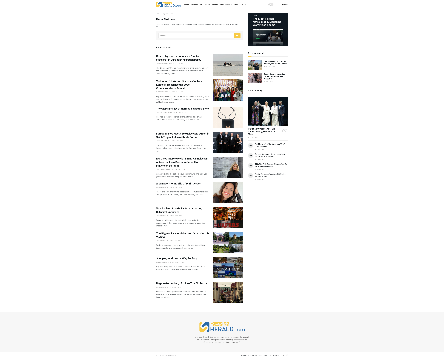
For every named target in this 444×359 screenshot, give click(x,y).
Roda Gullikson (164, 169)
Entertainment (226, 4)
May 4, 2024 (172, 287)
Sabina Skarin (163, 63)
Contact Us (245, 355)
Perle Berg (162, 187)
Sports (236, 4)
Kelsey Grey (162, 112)
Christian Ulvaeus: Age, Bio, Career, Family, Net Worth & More (262, 131)
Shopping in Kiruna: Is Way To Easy (176, 258)
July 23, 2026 (175, 63)
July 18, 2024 (176, 169)
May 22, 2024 (175, 262)
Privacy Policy (257, 355)
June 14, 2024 (173, 216)
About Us (267, 355)
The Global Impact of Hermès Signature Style (182, 108)
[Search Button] (237, 35)
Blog (244, 4)
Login (285, 4)
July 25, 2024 (174, 141)
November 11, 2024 (176, 112)
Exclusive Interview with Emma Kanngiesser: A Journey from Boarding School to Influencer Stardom (182, 162)
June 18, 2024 (173, 187)
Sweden (194, 4)
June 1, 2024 (172, 240)
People (215, 4)
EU (201, 4)
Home (186, 4)
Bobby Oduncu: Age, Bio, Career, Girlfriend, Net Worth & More (274, 76)
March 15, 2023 (270, 67)
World (207, 4)
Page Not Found (167, 14)
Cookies (276, 355)
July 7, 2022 (269, 82)
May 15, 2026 (174, 92)
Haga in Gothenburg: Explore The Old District (182, 283)
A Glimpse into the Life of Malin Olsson (179, 183)
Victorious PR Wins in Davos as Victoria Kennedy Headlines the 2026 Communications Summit (179, 85)
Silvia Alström (163, 262)
